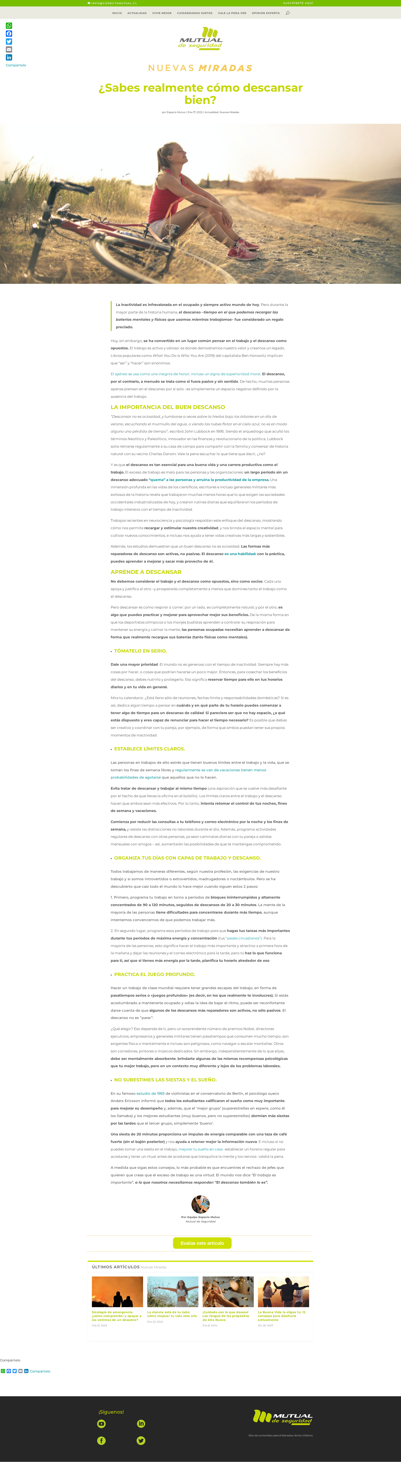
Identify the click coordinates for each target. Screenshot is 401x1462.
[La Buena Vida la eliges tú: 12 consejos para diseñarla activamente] (283, 1291)
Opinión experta (266, 13)
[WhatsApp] (16, 26)
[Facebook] (16, 34)
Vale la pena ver (232, 13)
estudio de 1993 (151, 1093)
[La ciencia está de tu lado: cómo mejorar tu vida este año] (172, 1291)
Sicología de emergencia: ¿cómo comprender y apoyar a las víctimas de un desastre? (117, 1316)
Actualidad (137, 13)
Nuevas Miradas (229, 112)
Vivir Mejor (162, 13)
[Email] (16, 49)
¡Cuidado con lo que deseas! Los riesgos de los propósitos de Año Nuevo (226, 1316)
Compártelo (40, 1371)
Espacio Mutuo (176, 112)
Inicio (117, 13)
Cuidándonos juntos (195, 13)
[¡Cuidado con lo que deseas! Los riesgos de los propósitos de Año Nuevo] (228, 1291)
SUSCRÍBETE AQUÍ (298, 3)
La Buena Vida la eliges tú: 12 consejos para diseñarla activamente (281, 1316)
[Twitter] (16, 41)
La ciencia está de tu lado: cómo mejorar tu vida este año (172, 1314)
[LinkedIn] (16, 57)
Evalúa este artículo (202, 1243)
